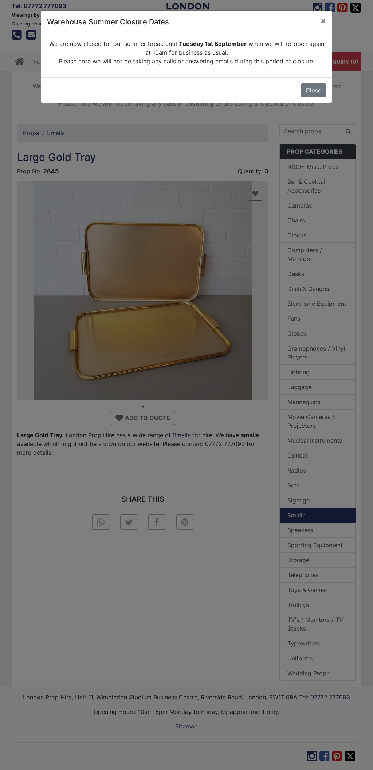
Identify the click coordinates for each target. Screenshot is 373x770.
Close (313, 90)
